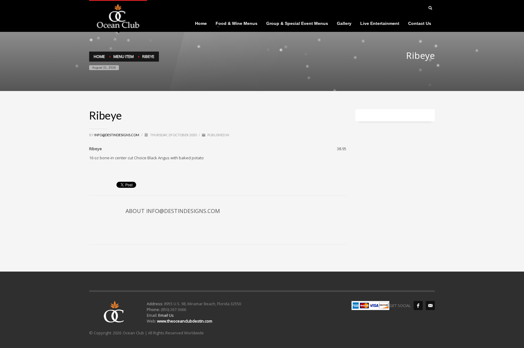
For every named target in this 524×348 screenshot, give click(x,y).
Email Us (165, 315)
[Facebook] (418, 305)
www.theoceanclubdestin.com (184, 321)
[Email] (430, 305)
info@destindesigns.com (117, 135)
